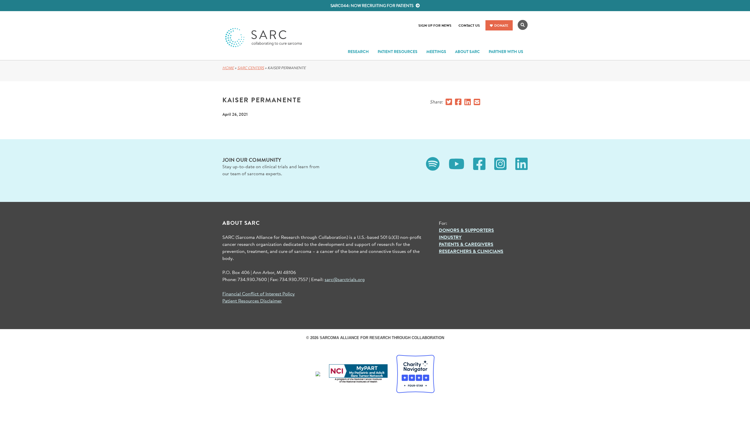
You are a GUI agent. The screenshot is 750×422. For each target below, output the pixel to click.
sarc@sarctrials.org (345, 279)
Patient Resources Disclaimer (252, 300)
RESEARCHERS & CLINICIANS (471, 251)
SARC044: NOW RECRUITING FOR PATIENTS (372, 5)
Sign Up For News (434, 25)
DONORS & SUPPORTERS (466, 230)
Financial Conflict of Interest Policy (258, 293)
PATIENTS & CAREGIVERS (466, 244)
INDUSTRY (450, 237)
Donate (501, 25)
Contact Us (469, 25)
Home (228, 67)
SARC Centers (250, 67)
